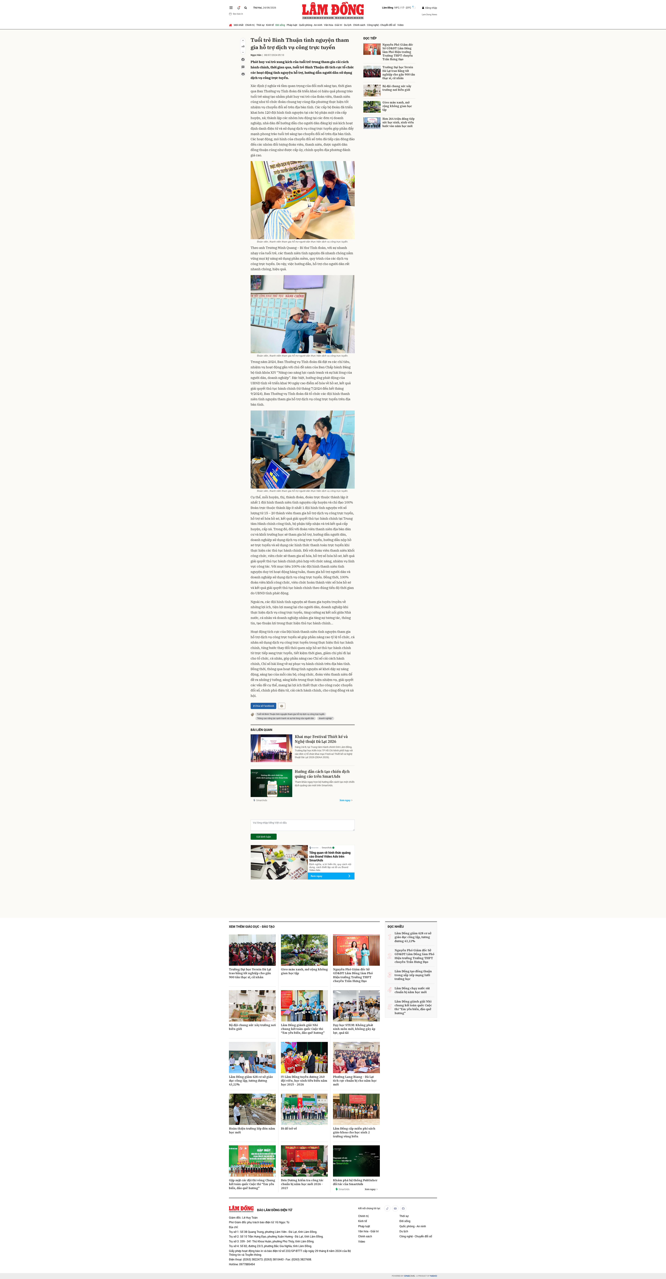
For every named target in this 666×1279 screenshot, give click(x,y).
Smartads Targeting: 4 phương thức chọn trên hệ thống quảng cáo (386, 169)
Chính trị (250, 25)
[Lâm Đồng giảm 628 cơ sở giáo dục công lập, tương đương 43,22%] (252, 1057)
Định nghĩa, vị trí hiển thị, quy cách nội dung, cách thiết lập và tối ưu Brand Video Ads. (330, 867)
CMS (409, 1276)
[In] (281, 706)
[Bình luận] (243, 67)
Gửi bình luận (263, 836)
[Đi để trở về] (304, 1109)
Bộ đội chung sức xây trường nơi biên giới (396, 88)
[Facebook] (403, 1208)
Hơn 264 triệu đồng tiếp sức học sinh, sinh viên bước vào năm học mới (398, 122)
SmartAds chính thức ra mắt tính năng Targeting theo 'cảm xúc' (401, 193)
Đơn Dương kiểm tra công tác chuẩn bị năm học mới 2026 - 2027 (302, 1184)
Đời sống (280, 25)
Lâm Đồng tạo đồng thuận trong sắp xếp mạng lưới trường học (413, 975)
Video (400, 25)
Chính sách (359, 25)
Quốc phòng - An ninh (310, 25)
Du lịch (347, 25)
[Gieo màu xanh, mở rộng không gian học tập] (372, 107)
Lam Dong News (429, 14)
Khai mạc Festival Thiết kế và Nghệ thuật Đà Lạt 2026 (321, 739)
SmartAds (261, 800)
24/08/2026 (264, 7)
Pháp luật (292, 25)
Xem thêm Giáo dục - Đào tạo (252, 927)
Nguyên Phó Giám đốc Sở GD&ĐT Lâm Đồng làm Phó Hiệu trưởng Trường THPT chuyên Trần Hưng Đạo (397, 52)
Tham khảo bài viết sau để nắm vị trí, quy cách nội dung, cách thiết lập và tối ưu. (388, 230)
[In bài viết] (243, 74)
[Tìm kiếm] (245, 8)
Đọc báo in (238, 13)
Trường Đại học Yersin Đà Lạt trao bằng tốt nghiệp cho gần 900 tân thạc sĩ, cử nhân (398, 73)
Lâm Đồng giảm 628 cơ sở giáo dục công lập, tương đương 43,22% (251, 1080)
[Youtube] (395, 1208)
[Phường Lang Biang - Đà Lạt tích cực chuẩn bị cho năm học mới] (356, 1057)
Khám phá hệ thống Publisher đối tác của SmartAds (355, 1182)
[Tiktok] (387, 1208)
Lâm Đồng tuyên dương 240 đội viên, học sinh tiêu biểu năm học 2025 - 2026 (304, 1080)
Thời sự (260, 25)
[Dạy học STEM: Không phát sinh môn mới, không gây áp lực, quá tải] (356, 1005)
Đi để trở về (289, 1128)
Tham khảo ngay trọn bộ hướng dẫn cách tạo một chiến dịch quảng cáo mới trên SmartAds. (325, 783)
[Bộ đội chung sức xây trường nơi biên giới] (372, 90)
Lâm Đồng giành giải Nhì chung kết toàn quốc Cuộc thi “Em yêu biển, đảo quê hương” (303, 1029)
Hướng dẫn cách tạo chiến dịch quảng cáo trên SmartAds (322, 774)
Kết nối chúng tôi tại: (369, 1208)
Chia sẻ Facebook (264, 705)
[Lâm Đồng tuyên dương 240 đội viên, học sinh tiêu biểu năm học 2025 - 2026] (304, 1057)
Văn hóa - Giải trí (333, 25)
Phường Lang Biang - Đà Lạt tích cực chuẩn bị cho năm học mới (355, 1080)
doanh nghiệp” (325, 718)
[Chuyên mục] (231, 8)
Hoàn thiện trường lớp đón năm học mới (252, 1130)
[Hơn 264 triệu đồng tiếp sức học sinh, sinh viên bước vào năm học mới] (372, 123)
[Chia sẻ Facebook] (243, 59)
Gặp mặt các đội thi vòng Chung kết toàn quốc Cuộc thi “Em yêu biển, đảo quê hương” (252, 1184)
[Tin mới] (239, 8)
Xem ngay (345, 800)
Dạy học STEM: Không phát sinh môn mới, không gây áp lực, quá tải (354, 1029)
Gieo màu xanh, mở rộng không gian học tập (397, 106)
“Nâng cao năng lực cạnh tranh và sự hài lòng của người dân (285, 718)
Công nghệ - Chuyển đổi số (381, 25)
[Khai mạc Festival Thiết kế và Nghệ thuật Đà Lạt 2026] (271, 748)
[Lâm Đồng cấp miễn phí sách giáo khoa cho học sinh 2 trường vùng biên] (356, 1109)
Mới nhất (239, 25)
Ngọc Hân (256, 55)
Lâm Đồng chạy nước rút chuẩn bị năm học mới (412, 990)
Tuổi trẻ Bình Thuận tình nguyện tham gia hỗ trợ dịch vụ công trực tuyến (291, 714)
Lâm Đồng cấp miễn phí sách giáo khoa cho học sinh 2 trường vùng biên (354, 1132)
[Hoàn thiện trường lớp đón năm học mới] (252, 1109)
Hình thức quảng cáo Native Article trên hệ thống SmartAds (400, 218)
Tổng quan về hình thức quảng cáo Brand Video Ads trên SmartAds (330, 856)
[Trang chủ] (231, 25)
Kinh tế (270, 25)
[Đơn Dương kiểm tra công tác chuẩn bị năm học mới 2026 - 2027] (304, 1161)
